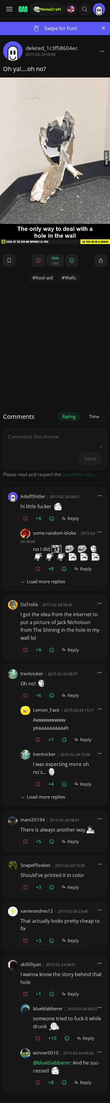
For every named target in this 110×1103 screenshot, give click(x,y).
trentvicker (31, 673)
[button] (85, 9)
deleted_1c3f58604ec (52, 48)
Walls (70, 278)
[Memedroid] (22, 9)
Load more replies (46, 581)
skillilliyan (30, 964)
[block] (102, 51)
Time (94, 416)
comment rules (78, 474)
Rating (68, 416)
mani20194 (32, 820)
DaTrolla (29, 604)
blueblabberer (48, 1008)
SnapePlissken (35, 865)
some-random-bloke (54, 533)
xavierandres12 (36, 911)
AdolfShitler (32, 496)
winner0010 (46, 1053)
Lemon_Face (46, 710)
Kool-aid (44, 278)
